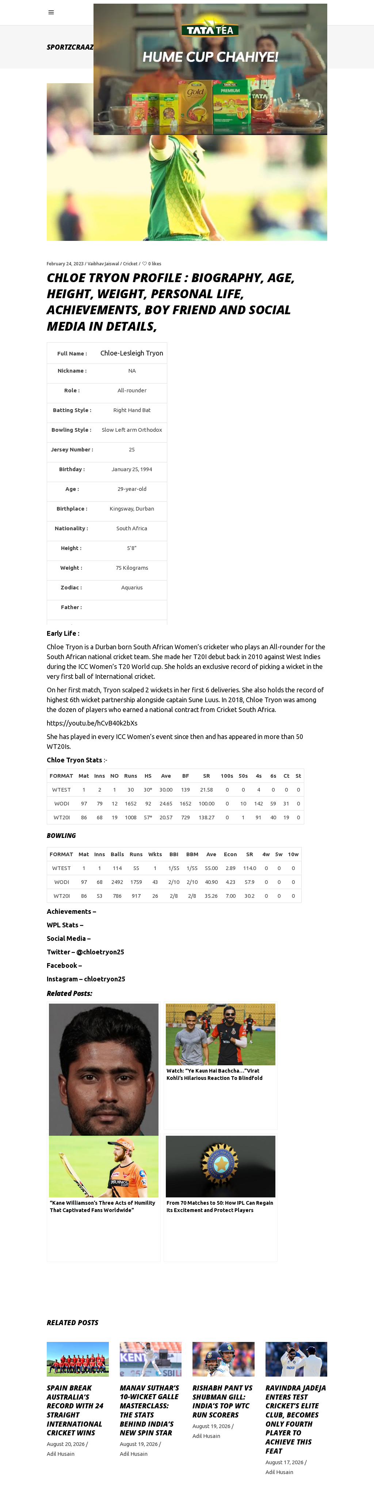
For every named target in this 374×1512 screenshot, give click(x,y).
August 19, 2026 (139, 1444)
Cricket (130, 264)
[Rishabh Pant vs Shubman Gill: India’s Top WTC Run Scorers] (223, 1359)
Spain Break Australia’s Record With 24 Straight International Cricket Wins (75, 1410)
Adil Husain (61, 1454)
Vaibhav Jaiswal (103, 264)
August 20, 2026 (66, 1444)
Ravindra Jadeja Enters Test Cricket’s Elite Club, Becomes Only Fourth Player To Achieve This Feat (296, 1419)
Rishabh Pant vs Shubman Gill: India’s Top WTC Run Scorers (222, 1401)
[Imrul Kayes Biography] (104, 1065)
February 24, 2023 (65, 264)
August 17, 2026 (285, 1462)
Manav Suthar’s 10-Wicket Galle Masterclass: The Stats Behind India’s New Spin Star (149, 1410)
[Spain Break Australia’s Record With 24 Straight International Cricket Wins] (78, 1359)
